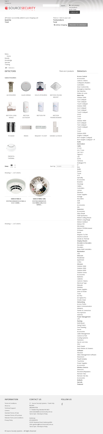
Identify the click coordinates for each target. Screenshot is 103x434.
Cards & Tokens (82, 81)
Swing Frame (81, 325)
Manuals (80, 285)
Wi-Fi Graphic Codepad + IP (86, 140)
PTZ (78, 175)
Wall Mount (81, 323)
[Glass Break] (26, 86)
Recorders (80, 199)
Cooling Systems (82, 338)
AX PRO (79, 296)
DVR (78, 201)
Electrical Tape (82, 283)
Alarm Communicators (84, 306)
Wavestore (80, 357)
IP (77, 165)
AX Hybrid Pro (81, 298)
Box (78, 167)
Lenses (79, 190)
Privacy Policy (9, 420)
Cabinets (80, 279)
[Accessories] (11, 86)
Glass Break (26, 95)
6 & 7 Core (80, 150)
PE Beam (11, 136)
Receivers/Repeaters (84, 372)
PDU (78, 344)
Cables (79, 186)
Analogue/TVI (81, 163)
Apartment (80, 260)
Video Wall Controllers (84, 249)
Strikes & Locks (82, 93)
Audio (79, 142)
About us (7, 406)
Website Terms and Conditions (14, 418)
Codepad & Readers (83, 83)
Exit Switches (81, 91)
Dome (79, 171)
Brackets (80, 182)
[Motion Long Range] (11, 107)
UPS (78, 319)
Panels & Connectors (84, 310)
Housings (80, 184)
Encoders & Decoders (84, 243)
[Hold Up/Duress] (41, 86)
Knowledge (8, 60)
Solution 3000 (81, 106)
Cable (79, 146)
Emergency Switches (84, 89)
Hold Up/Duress (41, 95)
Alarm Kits (80, 95)
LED (78, 253)
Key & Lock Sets (82, 342)
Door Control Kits (83, 87)
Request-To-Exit (41, 136)
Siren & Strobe (82, 291)
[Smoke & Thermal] (11, 147)
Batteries (80, 277)
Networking (81, 302)
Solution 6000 (81, 133)
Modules (80, 287)
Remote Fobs (81, 374)
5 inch (79, 116)
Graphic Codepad (82, 135)
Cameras (80, 161)
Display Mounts (82, 241)
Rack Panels (81, 346)
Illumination (81, 251)
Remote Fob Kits (82, 376)
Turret (79, 173)
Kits (78, 207)
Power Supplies (82, 194)
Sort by (52, 166)
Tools (79, 294)
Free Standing (81, 327)
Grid (11, 167)
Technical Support (10, 408)
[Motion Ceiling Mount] (55, 86)
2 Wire (79, 262)
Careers (7, 410)
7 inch (79, 118)
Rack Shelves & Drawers (85, 348)
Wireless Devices (82, 367)
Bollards (79, 380)
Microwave (80, 226)
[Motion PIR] (41, 107)
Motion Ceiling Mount (84, 218)
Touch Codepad (82, 104)
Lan (78, 156)
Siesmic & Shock (56, 136)
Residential (80, 258)
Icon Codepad (81, 100)
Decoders (80, 245)
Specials (7, 62)
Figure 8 (79, 154)
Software (80, 350)
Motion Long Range (83, 220)
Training (7, 64)
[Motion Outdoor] (26, 107)
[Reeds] (26, 127)
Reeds (26, 136)
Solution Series (82, 272)
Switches (80, 315)
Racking (79, 321)
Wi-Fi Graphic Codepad (84, 137)
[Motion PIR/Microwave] (55, 107)
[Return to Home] (6, 68)
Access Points (81, 304)
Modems (80, 308)
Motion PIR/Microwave (84, 228)
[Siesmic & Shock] (55, 127)
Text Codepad (81, 102)
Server (79, 329)
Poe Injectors (81, 313)
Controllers (80, 85)
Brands (7, 58)
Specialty (80, 178)
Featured (80, 384)
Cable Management (83, 334)
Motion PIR (41, 115)
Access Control (82, 76)
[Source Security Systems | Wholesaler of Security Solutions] (20, 8)
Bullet (79, 169)
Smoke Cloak (81, 300)
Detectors (80, 209)
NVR (78, 203)
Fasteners (80, 340)
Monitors (80, 192)
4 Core (79, 148)
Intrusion (80, 264)
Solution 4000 (81, 121)
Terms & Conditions (11, 403)
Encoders (80, 247)
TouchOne (80, 361)
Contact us (8, 3)
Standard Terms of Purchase (13, 415)
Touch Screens (82, 359)
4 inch (79, 114)
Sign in (7, 1)
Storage (79, 197)
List (15, 167)
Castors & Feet (82, 336)
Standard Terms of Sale (12, 413)
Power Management (84, 317)
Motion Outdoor (82, 222)
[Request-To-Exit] (41, 127)
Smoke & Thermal (83, 239)
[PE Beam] (11, 127)
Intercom (80, 256)
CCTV (79, 159)
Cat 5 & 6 (80, 152)
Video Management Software (86, 355)
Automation (81, 144)
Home (9, 56)
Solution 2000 (81, 97)
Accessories (11, 95)
